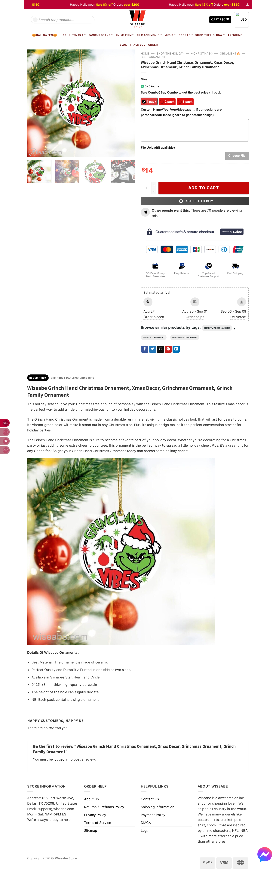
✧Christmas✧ (73, 35)
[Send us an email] (203, 20)
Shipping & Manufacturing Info (72, 378)
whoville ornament (184, 337)
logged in (61, 759)
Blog (123, 44)
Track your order (144, 44)
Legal (145, 831)
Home (145, 53)
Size (144, 79)
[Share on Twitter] (152, 349)
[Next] (128, 103)
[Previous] (34, 103)
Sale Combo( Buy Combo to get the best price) (175, 92)
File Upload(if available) (158, 147)
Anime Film (124, 35)
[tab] (38, 377)
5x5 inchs (152, 86)
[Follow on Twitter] (198, 20)
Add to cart (203, 187)
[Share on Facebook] (144, 349)
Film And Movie (148, 35)
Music (169, 35)
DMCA (146, 823)
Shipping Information (157, 807)
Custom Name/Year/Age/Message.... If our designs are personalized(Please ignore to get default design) (181, 112)
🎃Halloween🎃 (44, 35)
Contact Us (150, 799)
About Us (91, 799)
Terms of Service (97, 823)
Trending (235, 35)
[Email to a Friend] (160, 349)
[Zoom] (33, 152)
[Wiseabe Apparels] (138, 19)
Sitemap (90, 831)
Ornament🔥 (230, 53)
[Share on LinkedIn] (176, 349)
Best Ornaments (154, 57)
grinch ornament (154, 337)
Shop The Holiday (208, 35)
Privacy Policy (95, 815)
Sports (184, 35)
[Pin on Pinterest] (168, 349)
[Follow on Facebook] (192, 20)
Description (38, 378)
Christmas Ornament (217, 328)
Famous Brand (100, 35)
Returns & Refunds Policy (104, 807)
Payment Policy (153, 815)
